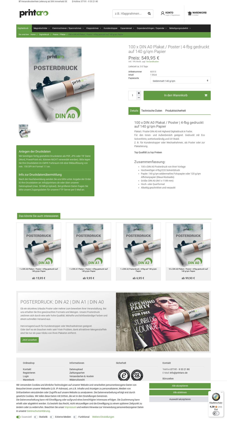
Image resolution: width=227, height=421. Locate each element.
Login (26, 376)
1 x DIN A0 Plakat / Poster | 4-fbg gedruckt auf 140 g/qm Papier (39, 270)
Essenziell (27, 417)
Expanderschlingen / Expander (150, 28)
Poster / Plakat (58, 34)
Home (33, 34)
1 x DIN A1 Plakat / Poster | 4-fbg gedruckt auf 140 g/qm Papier (88, 270)
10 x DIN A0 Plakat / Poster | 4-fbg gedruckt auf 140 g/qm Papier (188, 270)
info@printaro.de (51, 182)
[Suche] (149, 13)
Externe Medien (63, 417)
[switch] (216, 413)
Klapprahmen (92, 28)
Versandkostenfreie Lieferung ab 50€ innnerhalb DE (44, 1)
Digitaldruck (23, 28)
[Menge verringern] (138, 97)
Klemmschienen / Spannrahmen (66, 28)
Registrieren (29, 372)
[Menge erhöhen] (138, 93)
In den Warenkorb (175, 95)
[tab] (134, 110)
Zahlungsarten (77, 372)
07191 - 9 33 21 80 (85, 1)
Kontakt (27, 369)
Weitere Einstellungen (103, 417)
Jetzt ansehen (29, 339)
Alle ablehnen (180, 392)
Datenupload (76, 369)
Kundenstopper (110, 28)
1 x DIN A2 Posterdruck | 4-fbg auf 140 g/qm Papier (138, 270)
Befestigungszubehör (178, 28)
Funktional (83, 417)
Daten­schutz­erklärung (38, 411)
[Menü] (222, 393)
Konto (169, 12)
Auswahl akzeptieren (180, 399)
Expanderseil (126, 28)
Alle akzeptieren (180, 385)
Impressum (70, 407)
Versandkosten (152, 62)
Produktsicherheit (175, 110)
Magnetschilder (40, 28)
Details (134, 110)
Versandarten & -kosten (81, 376)
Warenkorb (28, 379)
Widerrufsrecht (77, 379)
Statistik (43, 417)
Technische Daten (151, 110)
